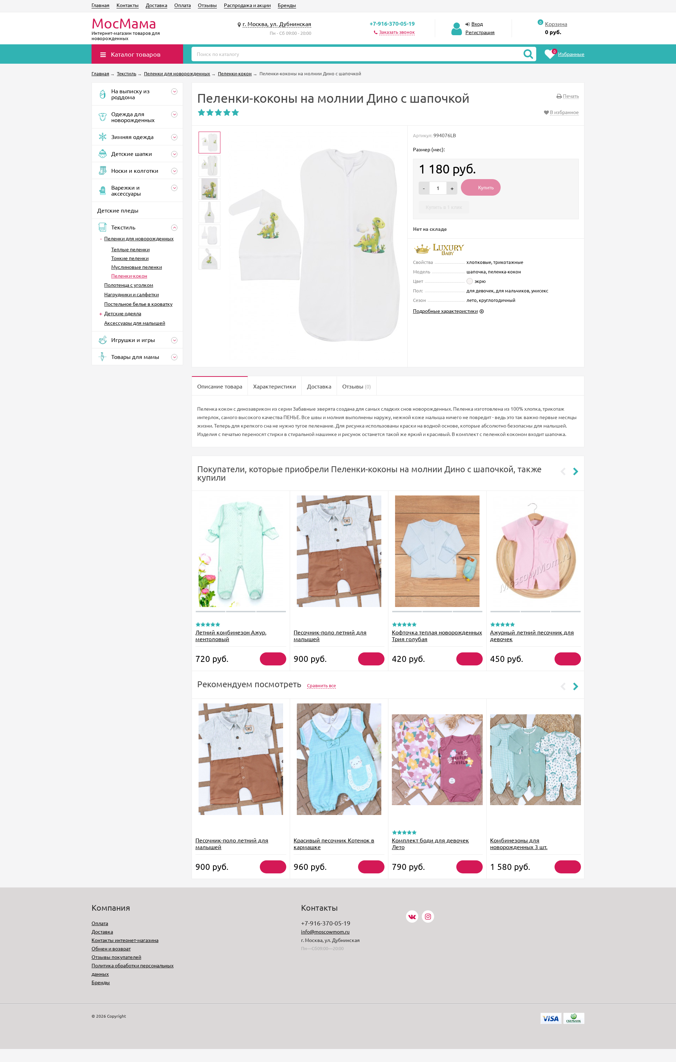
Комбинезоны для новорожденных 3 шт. (518, 843)
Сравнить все (321, 685)
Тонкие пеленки (130, 258)
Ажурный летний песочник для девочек (532, 635)
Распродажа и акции (247, 5)
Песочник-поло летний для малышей (330, 635)
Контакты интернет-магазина (125, 940)
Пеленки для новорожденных (139, 238)
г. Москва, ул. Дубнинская (277, 23)
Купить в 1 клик (444, 207)
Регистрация (480, 32)
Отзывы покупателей (116, 957)
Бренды (287, 5)
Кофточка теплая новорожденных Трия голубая (437, 635)
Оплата (182, 5)
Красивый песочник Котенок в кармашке (334, 843)
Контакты (128, 5)
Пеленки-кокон (129, 275)
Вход (477, 23)
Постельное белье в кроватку (138, 304)
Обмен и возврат (111, 948)
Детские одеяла (122, 313)
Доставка (156, 5)
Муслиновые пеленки (136, 267)
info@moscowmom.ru (325, 931)
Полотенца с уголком (128, 285)
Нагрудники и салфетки (131, 294)
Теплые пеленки (130, 249)
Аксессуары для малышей (134, 323)
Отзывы (207, 5)
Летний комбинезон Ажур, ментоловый (231, 635)
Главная (100, 5)
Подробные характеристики (445, 311)
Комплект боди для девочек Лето (430, 843)
